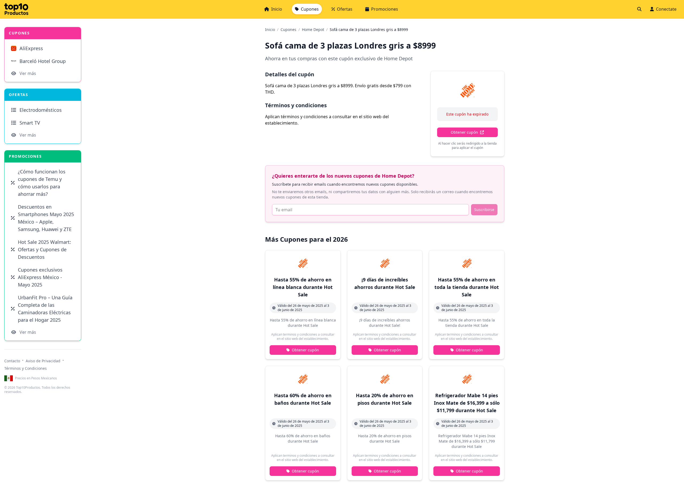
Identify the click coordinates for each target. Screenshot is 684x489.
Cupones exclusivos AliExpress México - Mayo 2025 (40, 277)
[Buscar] (639, 9)
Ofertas (344, 9)
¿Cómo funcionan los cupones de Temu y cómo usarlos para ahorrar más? (41, 182)
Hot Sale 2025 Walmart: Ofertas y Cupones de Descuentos (44, 249)
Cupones (310, 9)
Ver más (28, 73)
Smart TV (30, 123)
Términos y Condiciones (25, 368)
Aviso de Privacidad (43, 360)
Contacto (12, 360)
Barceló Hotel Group (43, 61)
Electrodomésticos (41, 110)
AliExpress (31, 48)
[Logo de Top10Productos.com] (16, 9)
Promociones (384, 9)
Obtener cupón (464, 132)
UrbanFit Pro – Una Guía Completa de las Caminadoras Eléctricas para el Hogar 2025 (45, 308)
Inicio (276, 9)
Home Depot (313, 29)
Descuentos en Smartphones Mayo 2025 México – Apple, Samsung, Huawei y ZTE (46, 218)
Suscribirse (484, 209)
